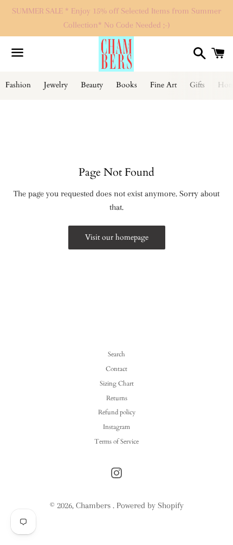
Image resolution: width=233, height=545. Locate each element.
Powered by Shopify (150, 505)
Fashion (18, 85)
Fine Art (163, 85)
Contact (116, 368)
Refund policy (116, 412)
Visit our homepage (116, 237)
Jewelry (56, 85)
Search (116, 354)
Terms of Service (116, 441)
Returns (116, 398)
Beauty (92, 85)
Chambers (94, 505)
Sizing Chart (117, 383)
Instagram (116, 426)
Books (126, 85)
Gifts (197, 85)
